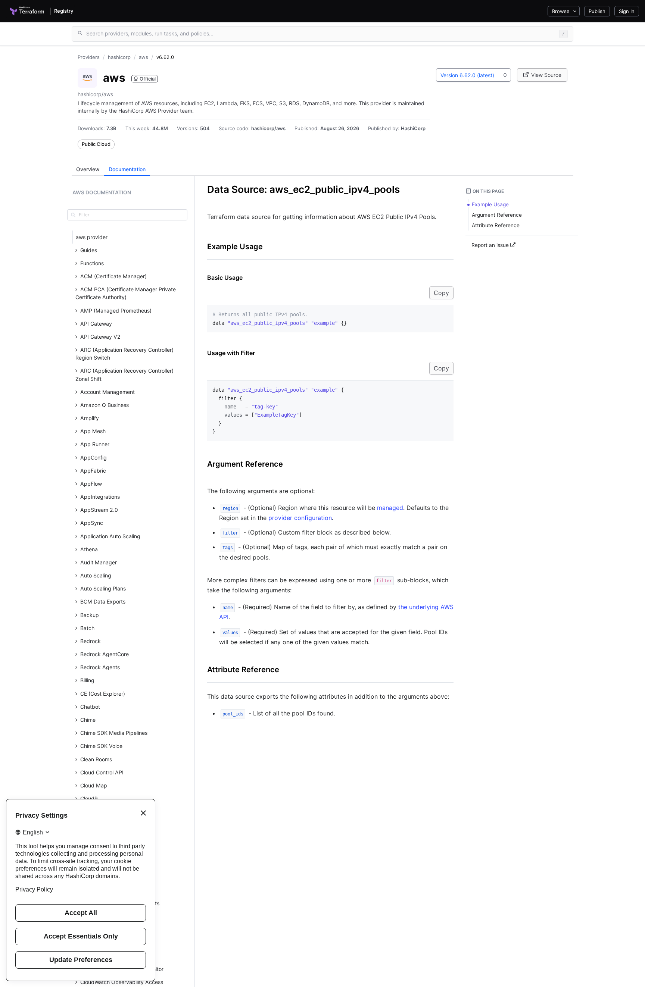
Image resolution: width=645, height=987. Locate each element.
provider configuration (300, 517)
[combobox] (473, 75)
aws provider (92, 237)
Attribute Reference (243, 669)
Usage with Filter (231, 353)
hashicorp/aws (268, 128)
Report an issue (490, 245)
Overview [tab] (88, 169)
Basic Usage (225, 277)
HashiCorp (413, 128)
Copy (441, 293)
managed (390, 507)
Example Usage (235, 246)
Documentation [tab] (127, 169)
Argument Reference (245, 464)
